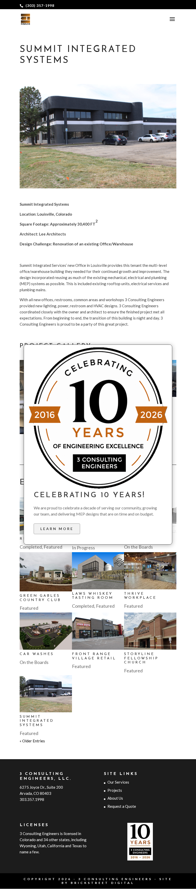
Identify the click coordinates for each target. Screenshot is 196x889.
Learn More (57, 528)
